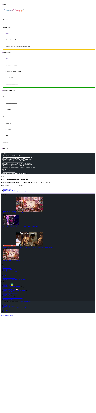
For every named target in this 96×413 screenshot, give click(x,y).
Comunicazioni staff (7, 299)
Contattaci (8, 109)
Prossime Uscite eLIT (11, 39)
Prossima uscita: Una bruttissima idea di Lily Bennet (14, 165)
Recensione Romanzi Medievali (10, 293)
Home (4, 169)
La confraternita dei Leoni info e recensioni (12, 298)
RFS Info (5, 96)
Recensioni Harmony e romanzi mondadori (12, 287)
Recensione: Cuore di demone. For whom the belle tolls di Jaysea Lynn (19, 167)
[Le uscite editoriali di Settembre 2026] (11, 259)
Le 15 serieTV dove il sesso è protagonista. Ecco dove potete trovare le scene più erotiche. (28, 247)
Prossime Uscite (6, 27)
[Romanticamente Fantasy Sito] (15, 12)
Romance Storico (7, 294)
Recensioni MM (9, 77)
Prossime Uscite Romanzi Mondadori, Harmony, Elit (18, 46)
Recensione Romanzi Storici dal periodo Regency (14, 290)
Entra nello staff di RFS (11, 103)
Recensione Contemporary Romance (11, 286)
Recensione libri (7, 52)
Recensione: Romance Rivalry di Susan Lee (13, 162)
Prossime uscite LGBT (8, 296)
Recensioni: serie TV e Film (9, 90)
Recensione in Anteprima (11, 65)
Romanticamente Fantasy (25, 301)
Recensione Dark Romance (9, 291)
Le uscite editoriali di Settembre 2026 (11, 155)
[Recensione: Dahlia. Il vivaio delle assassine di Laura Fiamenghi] (11, 225)
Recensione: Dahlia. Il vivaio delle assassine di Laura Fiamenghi (17, 157)
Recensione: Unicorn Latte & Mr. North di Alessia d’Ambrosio (17, 163)
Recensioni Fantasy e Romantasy (13, 71)
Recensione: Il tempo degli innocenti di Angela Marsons (15, 160)
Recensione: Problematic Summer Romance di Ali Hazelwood (17, 159)
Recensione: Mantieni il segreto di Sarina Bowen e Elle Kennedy (17, 164)
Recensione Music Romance (9, 295)
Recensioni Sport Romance (12, 84)
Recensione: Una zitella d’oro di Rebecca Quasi (14, 158)
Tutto (7, 33)
